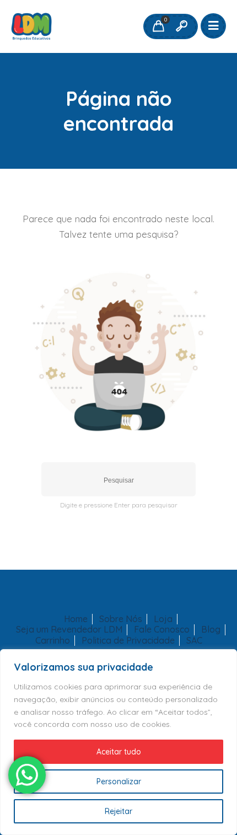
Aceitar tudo (118, 752)
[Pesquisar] (181, 26)
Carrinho (52, 640)
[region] (118, 742)
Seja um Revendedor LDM (69, 629)
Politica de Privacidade (128, 640)
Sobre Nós (120, 619)
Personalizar (118, 781)
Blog (210, 629)
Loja (163, 619)
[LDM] (31, 26)
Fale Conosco (162, 629)
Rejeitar (118, 811)
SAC (194, 640)
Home (76, 619)
